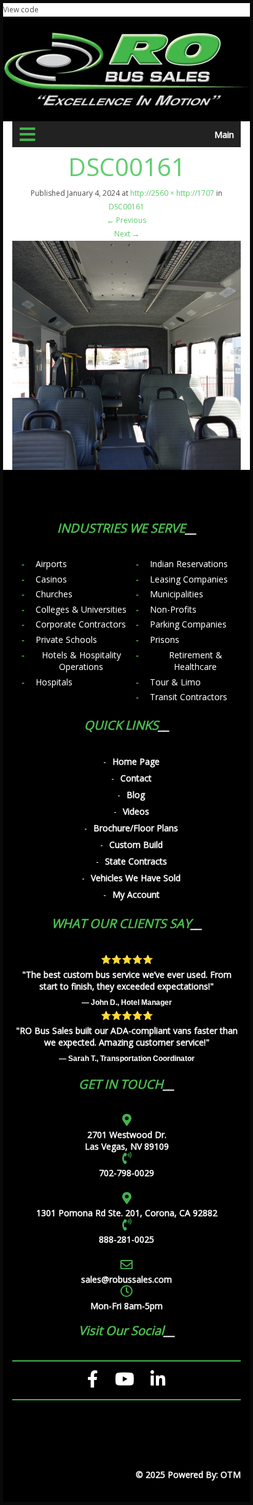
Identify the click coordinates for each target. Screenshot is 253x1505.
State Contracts (136, 861)
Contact (136, 778)
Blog (135, 795)
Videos (136, 811)
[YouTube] (124, 1379)
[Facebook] (93, 1379)
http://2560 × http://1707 (172, 193)
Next (126, 233)
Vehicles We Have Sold (136, 878)
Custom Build (136, 844)
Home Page (136, 761)
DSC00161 (126, 206)
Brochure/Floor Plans (135, 828)
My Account (136, 894)
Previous (126, 220)
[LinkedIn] (158, 1379)
